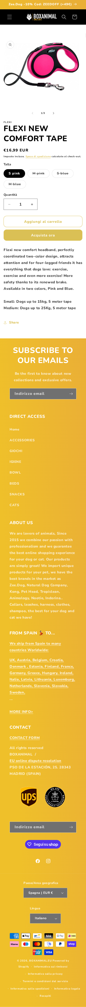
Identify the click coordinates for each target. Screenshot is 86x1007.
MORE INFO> (21, 711)
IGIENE (15, 461)
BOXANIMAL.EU (40, 960)
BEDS (14, 483)
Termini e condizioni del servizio (45, 981)
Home (14, 429)
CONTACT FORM (25, 737)
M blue (17, 185)
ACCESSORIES (22, 440)
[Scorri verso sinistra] (32, 113)
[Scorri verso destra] (53, 113)
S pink (14, 173)
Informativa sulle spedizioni (30, 988)
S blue (65, 174)
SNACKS (17, 494)
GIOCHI (16, 451)
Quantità (10, 195)
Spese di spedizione (38, 156)
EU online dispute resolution (35, 760)
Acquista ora (43, 235)
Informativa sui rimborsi (51, 966)
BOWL (15, 472)
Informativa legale (67, 988)
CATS (14, 505)
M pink (41, 174)
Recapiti (45, 996)
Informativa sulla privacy (45, 974)
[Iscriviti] (71, 393)
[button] (9, 17)
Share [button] (14, 322)
